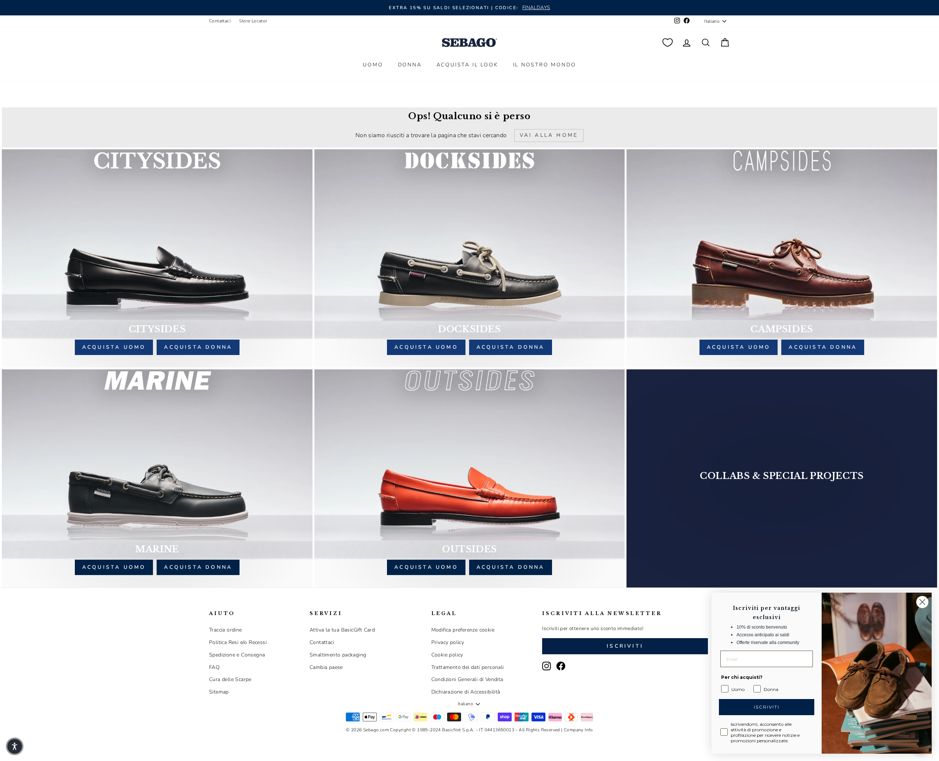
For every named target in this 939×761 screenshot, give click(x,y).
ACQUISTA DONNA (198, 347)
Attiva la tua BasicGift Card (342, 629)
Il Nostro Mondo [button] (544, 64)
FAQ (214, 667)
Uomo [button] (373, 64)
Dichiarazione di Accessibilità (465, 691)
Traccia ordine (225, 629)
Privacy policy (447, 642)
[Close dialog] (922, 602)
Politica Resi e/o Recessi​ (238, 642)
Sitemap (219, 691)
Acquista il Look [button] (467, 64)
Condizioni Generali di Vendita (467, 679)
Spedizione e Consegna (237, 654)
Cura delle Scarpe (230, 679)
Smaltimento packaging (338, 654)
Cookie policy (447, 654)
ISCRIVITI (766, 707)
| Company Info (577, 730)
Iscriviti (625, 646)
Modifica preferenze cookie (462, 629)
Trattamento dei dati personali (467, 667)
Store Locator (253, 21)
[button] (14, 746)
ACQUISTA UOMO (114, 347)
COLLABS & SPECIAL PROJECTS (782, 476)
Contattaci (220, 21)
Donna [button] (410, 64)
